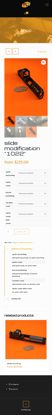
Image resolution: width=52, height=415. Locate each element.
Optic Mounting (10, 174)
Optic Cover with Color (8, 218)
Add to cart (21, 231)
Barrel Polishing (10, 194)
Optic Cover (8, 184)
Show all (43, 51)
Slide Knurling (14, 363)
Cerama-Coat (9, 204)
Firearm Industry (26, 242)
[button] (43, 62)
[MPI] (26, 4)
